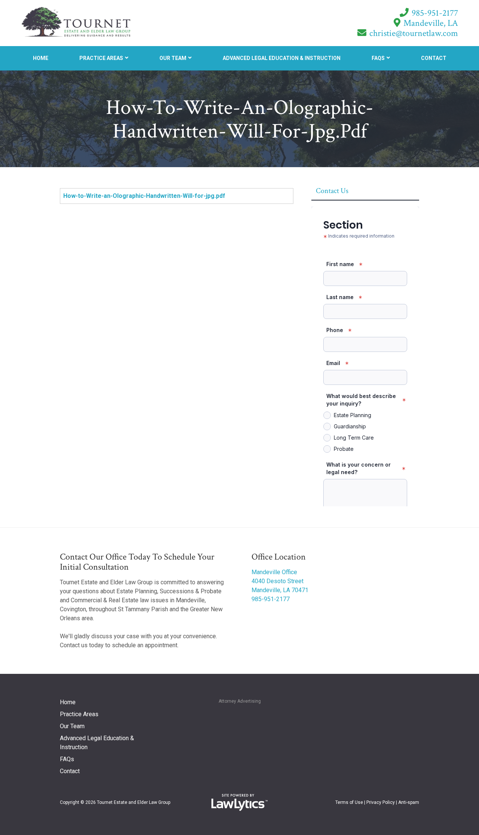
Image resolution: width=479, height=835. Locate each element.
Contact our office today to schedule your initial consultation (137, 562)
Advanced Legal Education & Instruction (282, 58)
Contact (433, 58)
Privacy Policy (380, 802)
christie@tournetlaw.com (413, 33)
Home (40, 58)
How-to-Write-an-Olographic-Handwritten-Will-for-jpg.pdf (144, 195)
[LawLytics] (239, 802)
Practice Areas (101, 58)
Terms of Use (349, 802)
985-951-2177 (435, 13)
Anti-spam (408, 802)
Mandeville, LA (430, 23)
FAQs (378, 58)
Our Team (172, 58)
